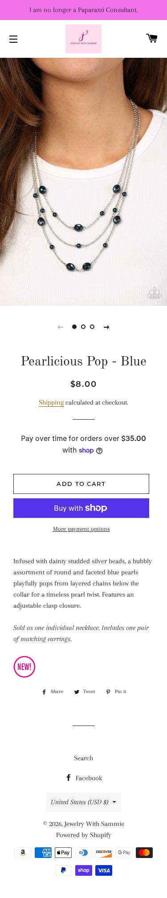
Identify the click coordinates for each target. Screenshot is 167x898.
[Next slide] (107, 327)
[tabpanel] (83, 181)
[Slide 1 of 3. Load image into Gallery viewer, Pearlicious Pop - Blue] (74, 326)
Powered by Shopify (83, 835)
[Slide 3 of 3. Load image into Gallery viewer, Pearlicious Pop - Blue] (92, 326)
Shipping (51, 402)
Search (83, 758)
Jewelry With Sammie (94, 824)
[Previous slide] (60, 327)
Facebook (88, 778)
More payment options (81, 528)
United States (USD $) (79, 802)
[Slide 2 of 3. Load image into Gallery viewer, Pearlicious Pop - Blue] (83, 326)
